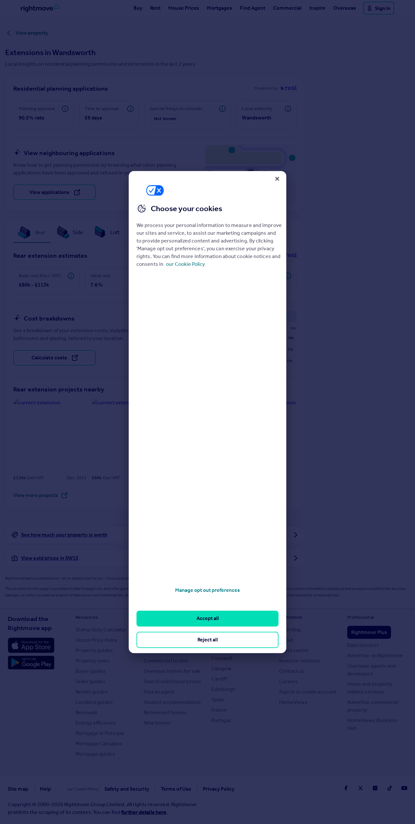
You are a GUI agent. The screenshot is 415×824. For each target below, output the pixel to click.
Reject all (207, 640)
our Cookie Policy (185, 264)
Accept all (207, 618)
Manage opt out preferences (207, 590)
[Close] (277, 179)
